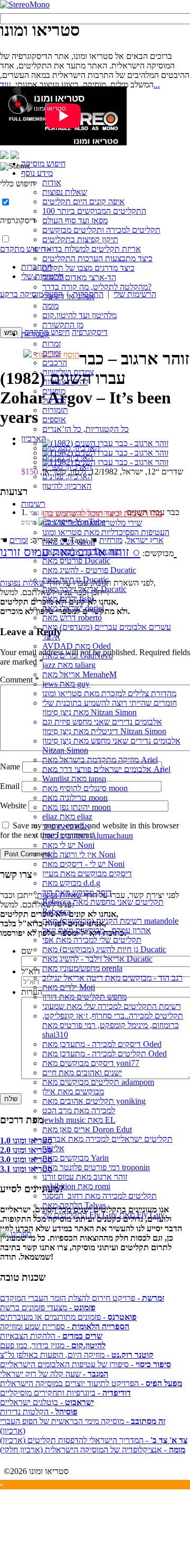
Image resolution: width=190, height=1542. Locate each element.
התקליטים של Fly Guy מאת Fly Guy (103, 1214)
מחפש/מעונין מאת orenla (82, 968)
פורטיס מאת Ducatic (76, 560)
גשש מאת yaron (68, 541)
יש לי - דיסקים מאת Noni (83, 863)
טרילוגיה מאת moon (75, 797)
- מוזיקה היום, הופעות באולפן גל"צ (77, 1354)
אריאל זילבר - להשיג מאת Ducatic (97, 958)
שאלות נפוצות (64, 191)
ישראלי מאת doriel (73, 608)
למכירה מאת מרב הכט (78, 1110)
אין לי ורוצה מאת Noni (79, 854)
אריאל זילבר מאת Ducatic (84, 589)
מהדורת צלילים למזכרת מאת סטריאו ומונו (109, 693)
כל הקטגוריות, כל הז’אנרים (85, 428)
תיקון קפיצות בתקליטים (80, 239)
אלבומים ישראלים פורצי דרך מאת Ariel (106, 769)
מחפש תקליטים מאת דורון (84, 996)
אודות (51, 182)
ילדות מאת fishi (67, 598)
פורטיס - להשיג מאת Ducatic (89, 570)
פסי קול (54, 400)
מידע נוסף (37, 173)
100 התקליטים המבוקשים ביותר (94, 210)
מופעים (53, 391)
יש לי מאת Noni (68, 845)
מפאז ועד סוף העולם (75, 220)
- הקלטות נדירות (39, 1411)
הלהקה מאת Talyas (74, 1205)
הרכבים (54, 362)
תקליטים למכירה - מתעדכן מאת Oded (104, 1053)
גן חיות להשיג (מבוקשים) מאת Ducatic (104, 949)
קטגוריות (35, 334)
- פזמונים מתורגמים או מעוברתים (68, 1316)
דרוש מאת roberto (72, 617)
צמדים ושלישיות (68, 372)
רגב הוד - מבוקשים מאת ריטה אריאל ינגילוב (112, 977)
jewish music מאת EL (79, 1119)
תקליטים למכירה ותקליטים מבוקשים (101, 229)
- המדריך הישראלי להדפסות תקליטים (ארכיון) (93, 1440)
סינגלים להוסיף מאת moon (85, 788)
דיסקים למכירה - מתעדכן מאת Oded (102, 1044)
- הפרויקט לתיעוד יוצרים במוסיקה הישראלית (91, 1383)
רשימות (33, 503)
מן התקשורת (62, 324)
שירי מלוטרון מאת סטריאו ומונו (92, 522)
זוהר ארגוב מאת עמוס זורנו (84, 1176)
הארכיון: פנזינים (67, 476)
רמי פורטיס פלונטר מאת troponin (96, 1167)
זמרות (51, 343)
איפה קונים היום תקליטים (83, 201)
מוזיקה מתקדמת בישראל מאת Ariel (100, 759)
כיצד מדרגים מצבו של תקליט (88, 267)
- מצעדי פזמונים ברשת (48, 1307)
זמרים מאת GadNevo (77, 655)
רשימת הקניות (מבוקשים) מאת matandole (110, 920)
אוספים (54, 419)
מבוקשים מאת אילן (73, 1091)
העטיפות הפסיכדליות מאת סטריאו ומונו (105, 532)
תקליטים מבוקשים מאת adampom (98, 1082)
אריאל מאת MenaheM (79, 674)
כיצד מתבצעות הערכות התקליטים (97, 258)
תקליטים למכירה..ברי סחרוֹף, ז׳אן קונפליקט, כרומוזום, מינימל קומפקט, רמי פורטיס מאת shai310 (112, 1025)
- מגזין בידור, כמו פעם (53, 1345)
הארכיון (33, 438)
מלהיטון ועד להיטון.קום (79, 315)
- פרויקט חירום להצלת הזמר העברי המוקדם (82, 1297)
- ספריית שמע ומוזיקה (64, 1326)
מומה (50, 305)
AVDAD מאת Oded (76, 645)
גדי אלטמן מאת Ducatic (81, 551)
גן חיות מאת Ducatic (75, 579)
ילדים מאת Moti (68, 987)
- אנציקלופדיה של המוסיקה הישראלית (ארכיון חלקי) (92, 1449)
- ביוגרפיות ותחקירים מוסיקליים (65, 1392)
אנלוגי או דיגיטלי (68, 296)
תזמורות (55, 410)
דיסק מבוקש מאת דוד (77, 892)
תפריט (20, 1233)
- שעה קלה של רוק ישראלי (54, 1373)
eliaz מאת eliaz (67, 816)
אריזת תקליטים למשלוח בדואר (91, 248)
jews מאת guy (66, 683)
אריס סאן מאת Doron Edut (87, 1129)
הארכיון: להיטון (66, 485)
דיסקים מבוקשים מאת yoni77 (90, 1063)
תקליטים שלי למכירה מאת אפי (91, 939)
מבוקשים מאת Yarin (75, 1157)
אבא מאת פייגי (66, 826)
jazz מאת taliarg (69, 664)
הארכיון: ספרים (67, 466)
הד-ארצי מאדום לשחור (79, 277)
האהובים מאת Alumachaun (87, 835)
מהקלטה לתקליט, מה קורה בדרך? (96, 286)
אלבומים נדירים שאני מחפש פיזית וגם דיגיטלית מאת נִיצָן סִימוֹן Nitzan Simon (104, 726)
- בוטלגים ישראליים (47, 1402)
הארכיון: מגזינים (67, 457)
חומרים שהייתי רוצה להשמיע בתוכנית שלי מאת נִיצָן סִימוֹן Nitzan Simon (109, 707)
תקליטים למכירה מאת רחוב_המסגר (99, 1195)
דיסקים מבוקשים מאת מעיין (87, 873)
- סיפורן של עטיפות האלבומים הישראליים (85, 1364)
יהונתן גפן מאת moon (76, 807)
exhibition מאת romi (76, 1186)
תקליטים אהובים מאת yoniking (94, 1100)
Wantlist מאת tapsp (74, 778)
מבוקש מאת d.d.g (71, 882)
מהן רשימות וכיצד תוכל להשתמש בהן (102, 513)
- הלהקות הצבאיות (51, 1335)
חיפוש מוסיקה (43, 163)
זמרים (51, 353)
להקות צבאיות (65, 381)
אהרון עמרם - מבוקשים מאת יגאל (96, 930)
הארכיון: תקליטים (71, 447)
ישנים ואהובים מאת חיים (82, 1072)
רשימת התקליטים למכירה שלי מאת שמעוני (111, 1006)
